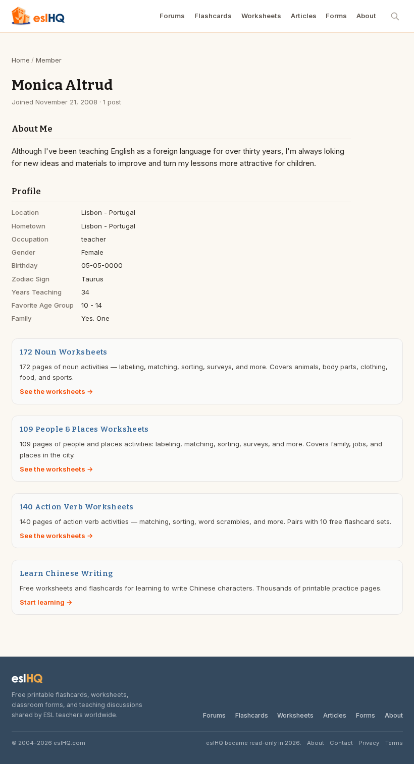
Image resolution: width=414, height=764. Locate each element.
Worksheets (261, 16)
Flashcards (213, 16)
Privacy (368, 742)
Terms (394, 742)
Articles (304, 16)
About (366, 16)
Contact (341, 742)
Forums (172, 16)
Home (21, 60)
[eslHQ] (27, 678)
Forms (336, 16)
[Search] (395, 16)
